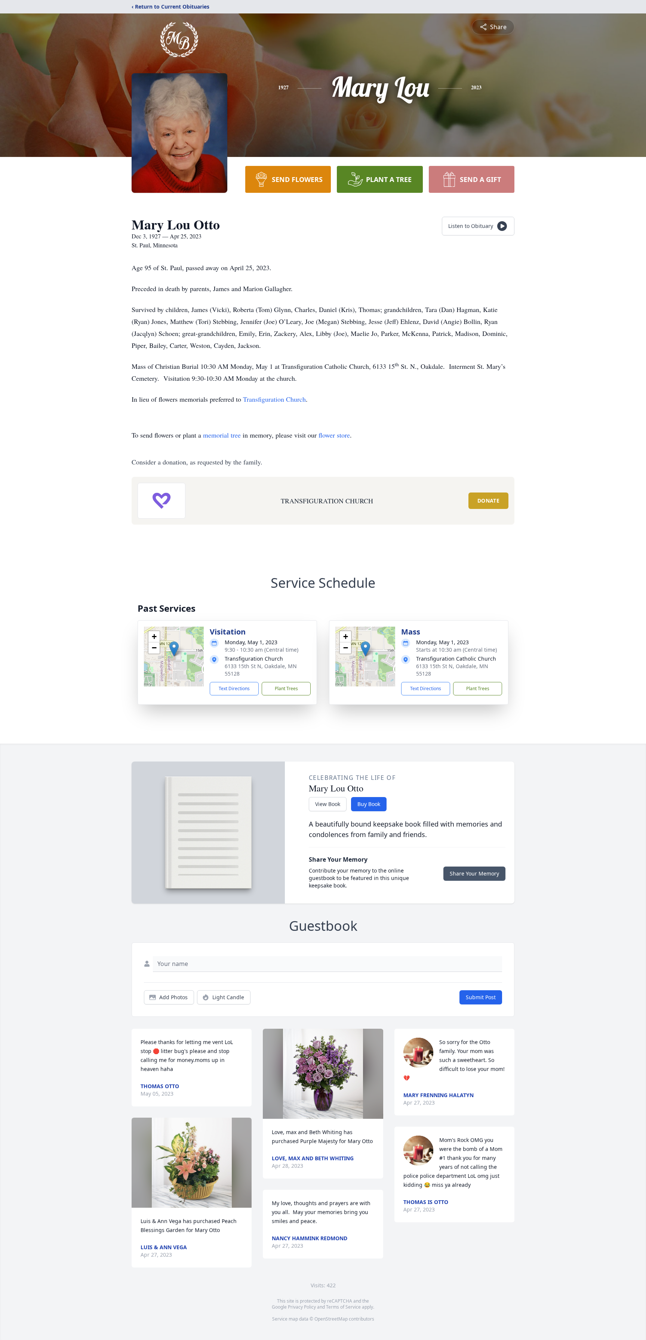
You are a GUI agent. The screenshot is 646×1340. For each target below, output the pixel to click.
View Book (327, 804)
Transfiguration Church (274, 399)
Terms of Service (343, 1307)
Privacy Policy (302, 1307)
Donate (488, 500)
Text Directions (234, 688)
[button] (174, 649)
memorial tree (222, 434)
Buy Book (368, 804)
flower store (334, 434)
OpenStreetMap (331, 1319)
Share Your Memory (474, 873)
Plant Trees (286, 688)
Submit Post (481, 997)
